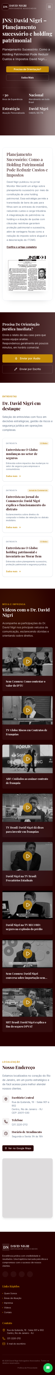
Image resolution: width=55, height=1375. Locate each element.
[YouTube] (22, 1274)
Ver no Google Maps (19, 1148)
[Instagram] (13, 1274)
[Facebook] (5, 1274)
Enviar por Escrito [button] (30, 369)
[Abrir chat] (48, 1368)
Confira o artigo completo (22, 247)
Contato (8, 1312)
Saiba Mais (27, 77)
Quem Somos (10, 1293)
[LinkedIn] (30, 1274)
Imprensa (8, 1303)
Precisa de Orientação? (27, 69)
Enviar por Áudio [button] (30, 358)
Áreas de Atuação (12, 1298)
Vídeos (7, 1307)
